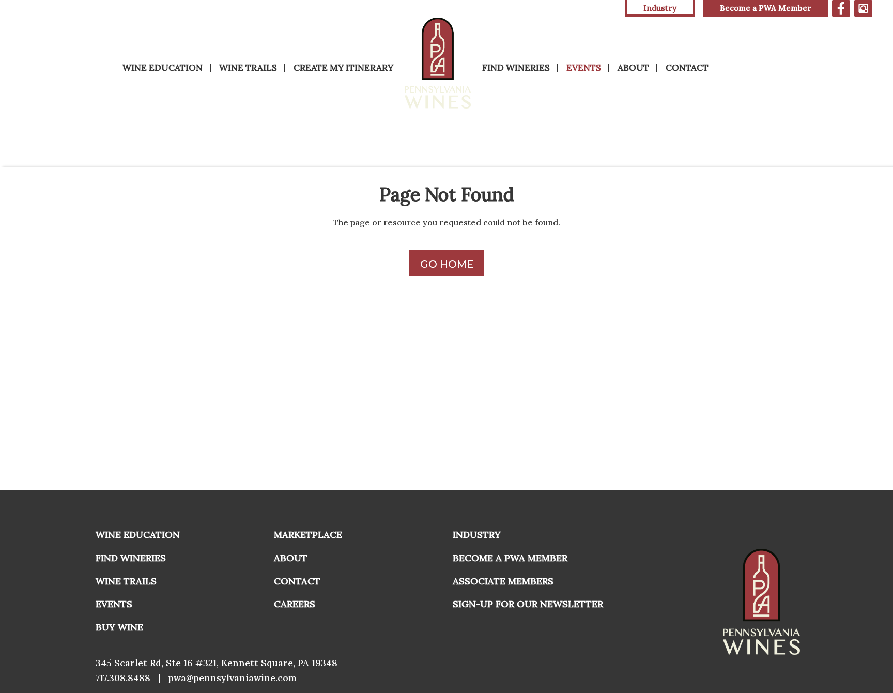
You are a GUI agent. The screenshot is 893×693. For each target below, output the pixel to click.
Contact (687, 67)
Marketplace (308, 535)
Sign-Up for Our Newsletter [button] (528, 604)
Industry (477, 535)
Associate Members (503, 581)
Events (583, 67)
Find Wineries (516, 67)
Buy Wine (119, 627)
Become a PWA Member (765, 8)
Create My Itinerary (343, 67)
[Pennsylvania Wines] (438, 63)
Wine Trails (248, 67)
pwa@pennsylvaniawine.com (232, 678)
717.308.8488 (123, 678)
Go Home (446, 264)
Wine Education (162, 67)
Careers (294, 604)
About (633, 67)
